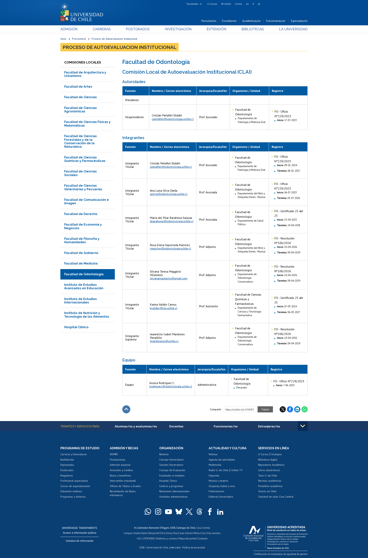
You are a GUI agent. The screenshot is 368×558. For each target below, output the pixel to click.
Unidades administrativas (173, 496)
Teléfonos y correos (166, 538)
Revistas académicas (269, 480)
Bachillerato (67, 459)
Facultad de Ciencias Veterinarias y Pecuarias (83, 187)
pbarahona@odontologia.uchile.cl (171, 221)
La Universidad (293, 29)
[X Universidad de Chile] (189, 511)
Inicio (63, 38)
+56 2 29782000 (145, 538)
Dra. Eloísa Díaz (169, 533)
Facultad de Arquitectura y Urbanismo (85, 74)
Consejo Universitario (171, 459)
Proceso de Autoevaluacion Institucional (114, 38)
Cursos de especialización (75, 486)
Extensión (216, 29)
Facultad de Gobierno (81, 253)
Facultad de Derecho (80, 214)
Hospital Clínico (76, 327)
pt (259, 4)
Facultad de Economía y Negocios (83, 226)
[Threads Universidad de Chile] (199, 511)
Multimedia (215, 465)
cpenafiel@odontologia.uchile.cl (173, 119)
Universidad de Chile (157, 547)
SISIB (142, 547)
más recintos (214, 533)
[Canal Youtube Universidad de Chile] (168, 511)
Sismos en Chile (267, 491)
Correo (238, 4)
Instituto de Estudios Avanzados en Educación (83, 286)
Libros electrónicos (269, 470)
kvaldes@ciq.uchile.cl (163, 308)
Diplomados (67, 465)
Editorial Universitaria (221, 496)
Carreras (102, 29)
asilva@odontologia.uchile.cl (168, 194)
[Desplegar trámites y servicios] (303, 426)
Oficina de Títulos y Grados (125, 486)
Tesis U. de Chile (267, 475)
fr (253, 4)
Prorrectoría (79, 38)
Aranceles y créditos (121, 470)
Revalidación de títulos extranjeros (123, 493)
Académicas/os (251, 21)
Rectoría (163, 454)
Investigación (178, 29)
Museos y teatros (218, 480)
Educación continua (71, 491)
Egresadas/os (299, 21)
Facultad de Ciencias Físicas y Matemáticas (87, 123)
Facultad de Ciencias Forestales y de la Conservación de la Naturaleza (80, 141)
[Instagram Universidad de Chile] (158, 511)
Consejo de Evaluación (172, 470)
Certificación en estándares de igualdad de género (281, 554)
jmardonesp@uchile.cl (164, 341)
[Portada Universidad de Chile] (83, 11)
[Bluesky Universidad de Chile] (179, 511)
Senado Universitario (171, 465)
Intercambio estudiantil (123, 480)
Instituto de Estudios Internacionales (80, 300)
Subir (126, 409)
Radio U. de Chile (218, 470)
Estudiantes (229, 21)
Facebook (290, 409)
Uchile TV (236, 470)
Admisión (69, 29)
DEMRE (114, 454)
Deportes (214, 475)
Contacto (203, 538)
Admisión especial (120, 465)
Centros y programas (171, 486)
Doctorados (67, 470)
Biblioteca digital (267, 459)
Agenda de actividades (222, 459)
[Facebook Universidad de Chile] (210, 511)
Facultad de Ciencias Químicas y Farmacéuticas (84, 159)
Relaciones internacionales (174, 491)
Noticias (213, 454)
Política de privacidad (193, 547)
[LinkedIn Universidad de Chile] (220, 511)
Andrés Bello (140, 533)
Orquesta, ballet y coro (222, 486)
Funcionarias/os (275, 21)
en (247, 4)
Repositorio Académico (271, 465)
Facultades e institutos (172, 475)
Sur (203, 533)
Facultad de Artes (78, 86)
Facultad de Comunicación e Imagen (86, 201)
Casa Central (203, 527)
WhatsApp (304, 409)
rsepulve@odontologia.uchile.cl (170, 248)
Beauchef (154, 533)
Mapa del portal (187, 538)
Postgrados (138, 29)
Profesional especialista (74, 480)
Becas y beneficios (120, 475)
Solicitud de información (80, 540)
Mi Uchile (226, 4)
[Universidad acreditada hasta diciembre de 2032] (275, 536)
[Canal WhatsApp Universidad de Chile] (148, 511)
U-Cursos (212, 4)
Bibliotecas (253, 29)
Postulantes (208, 21)
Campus (128, 533)
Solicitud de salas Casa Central (275, 496)
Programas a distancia (72, 496)
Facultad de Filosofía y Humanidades (81, 240)
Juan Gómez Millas (190, 533)
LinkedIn (297, 409)
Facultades (192, 4)
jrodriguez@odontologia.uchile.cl (170, 386)
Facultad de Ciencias (80, 97)
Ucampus (276, 454)
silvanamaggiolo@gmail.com (168, 278)
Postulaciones (117, 459)
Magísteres (66, 475)
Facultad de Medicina (81, 263)
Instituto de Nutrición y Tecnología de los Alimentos (86, 314)
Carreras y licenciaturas (73, 454)
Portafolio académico (270, 486)
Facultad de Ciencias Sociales (80, 173)
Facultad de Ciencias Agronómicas (80, 109)
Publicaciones (216, 491)
